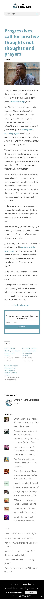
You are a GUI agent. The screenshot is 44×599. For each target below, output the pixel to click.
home (10, 584)
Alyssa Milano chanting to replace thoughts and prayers (12, 352)
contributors (28, 584)
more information (16, 593)
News (7, 59)
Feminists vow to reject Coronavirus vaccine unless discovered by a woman (26, 451)
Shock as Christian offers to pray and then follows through (29, 352)
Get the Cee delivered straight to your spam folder (22, 317)
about (17, 584)
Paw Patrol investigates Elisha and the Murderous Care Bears (25, 463)
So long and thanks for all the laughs (20, 533)
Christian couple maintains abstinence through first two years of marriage (26, 423)
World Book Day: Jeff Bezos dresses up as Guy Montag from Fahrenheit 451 (25, 475)
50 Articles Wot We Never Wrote (18, 538)
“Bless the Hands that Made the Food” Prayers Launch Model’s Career (11, 370)
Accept (30, 593)
